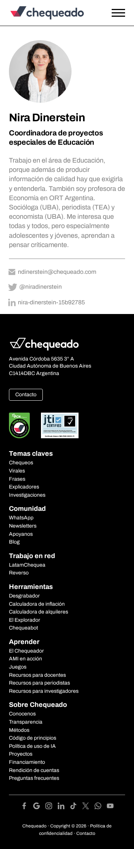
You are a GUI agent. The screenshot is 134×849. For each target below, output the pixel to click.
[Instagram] (51, 807)
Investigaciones (27, 495)
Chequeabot (23, 628)
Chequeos (21, 462)
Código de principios (32, 738)
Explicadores (24, 487)
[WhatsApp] (101, 807)
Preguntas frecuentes (34, 778)
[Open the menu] (118, 13)
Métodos (19, 730)
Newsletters (22, 526)
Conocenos (22, 714)
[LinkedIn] (64, 807)
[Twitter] (88, 807)
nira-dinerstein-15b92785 (51, 302)
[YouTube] (110, 807)
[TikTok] (76, 807)
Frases (17, 479)
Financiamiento (27, 762)
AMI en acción (25, 658)
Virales (17, 471)
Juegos (17, 667)
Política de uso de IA (32, 746)
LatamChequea (27, 565)
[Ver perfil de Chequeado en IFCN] (19, 425)
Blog (14, 542)
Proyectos (20, 754)
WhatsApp (21, 517)
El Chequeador (26, 651)
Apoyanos (21, 534)
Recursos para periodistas (39, 683)
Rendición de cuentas (34, 770)
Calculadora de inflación (37, 604)
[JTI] (60, 425)
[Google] (39, 807)
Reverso (19, 573)
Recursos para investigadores (44, 691)
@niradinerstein (40, 286)
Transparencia (25, 722)
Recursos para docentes (37, 675)
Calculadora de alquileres (38, 612)
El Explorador (24, 620)
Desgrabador (24, 596)
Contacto (25, 394)
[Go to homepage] (51, 13)
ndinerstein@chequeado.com (57, 272)
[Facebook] (27, 807)
